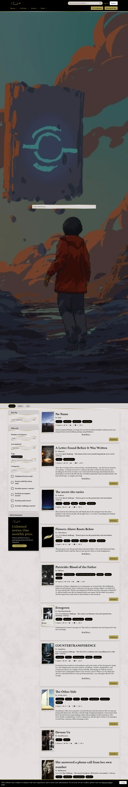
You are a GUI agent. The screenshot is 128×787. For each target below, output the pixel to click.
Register (113, 3)
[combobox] (12, 420)
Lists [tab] (28, 406)
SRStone (61, 570)
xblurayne (61, 451)
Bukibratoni (62, 770)
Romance (67, 421)
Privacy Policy (107, 782)
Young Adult (87, 421)
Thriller (100, 574)
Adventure (77, 421)
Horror (82, 503)
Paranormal (104, 699)
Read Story (113, 439)
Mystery (75, 541)
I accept (123, 783)
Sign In (106, 3)
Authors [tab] (20, 406)
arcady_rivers (62, 695)
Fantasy (74, 503)
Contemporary (69, 459)
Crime (67, 503)
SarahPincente (63, 736)
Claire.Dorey (62, 532)
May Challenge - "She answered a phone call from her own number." (86, 773)
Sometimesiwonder (64, 611)
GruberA (61, 495)
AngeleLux (61, 649)
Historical (101, 541)
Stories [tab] (12, 406)
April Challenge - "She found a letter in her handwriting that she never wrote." (89, 454)
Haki (59, 417)
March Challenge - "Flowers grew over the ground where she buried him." (87, 498)
